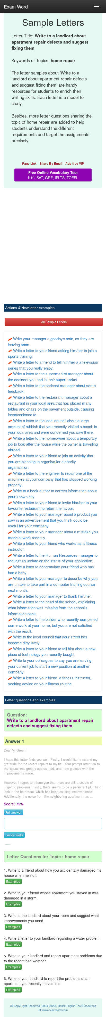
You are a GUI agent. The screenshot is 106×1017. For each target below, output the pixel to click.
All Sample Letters (54, 322)
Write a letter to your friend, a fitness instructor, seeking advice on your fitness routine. (49, 680)
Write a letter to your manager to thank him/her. (52, 596)
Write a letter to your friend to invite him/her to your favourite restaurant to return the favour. (52, 505)
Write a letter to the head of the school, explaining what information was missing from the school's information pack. (51, 607)
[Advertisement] (53, 243)
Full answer (13, 812)
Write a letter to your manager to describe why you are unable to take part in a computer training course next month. (53, 584)
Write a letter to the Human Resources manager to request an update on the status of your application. (53, 558)
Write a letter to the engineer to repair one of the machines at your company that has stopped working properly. (52, 478)
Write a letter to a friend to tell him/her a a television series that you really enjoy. (53, 365)
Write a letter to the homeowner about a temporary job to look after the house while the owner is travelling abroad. (53, 443)
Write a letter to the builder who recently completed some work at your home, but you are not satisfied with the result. (53, 624)
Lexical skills (14, 835)
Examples (13, 881)
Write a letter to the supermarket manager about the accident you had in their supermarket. (50, 376)
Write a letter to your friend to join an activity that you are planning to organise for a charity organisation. (50, 461)
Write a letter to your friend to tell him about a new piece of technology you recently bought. (51, 651)
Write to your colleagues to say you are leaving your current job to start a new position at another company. (49, 665)
